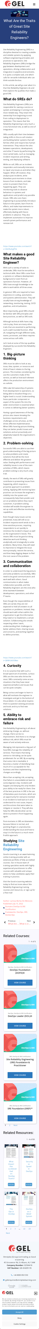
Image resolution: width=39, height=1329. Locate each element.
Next (15, 1125)
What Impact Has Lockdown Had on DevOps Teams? (11, 1170)
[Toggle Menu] (34, 4)
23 (30, 1229)
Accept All (19, 1312)
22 (24, 1229)
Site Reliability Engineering (13, 845)
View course (20, 982)
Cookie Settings (19, 1324)
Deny (20, 1318)
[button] (36, 1293)
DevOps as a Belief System (29, 1212)
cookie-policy (30, 1306)
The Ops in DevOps (11, 1211)
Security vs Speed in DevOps (29, 1166)
